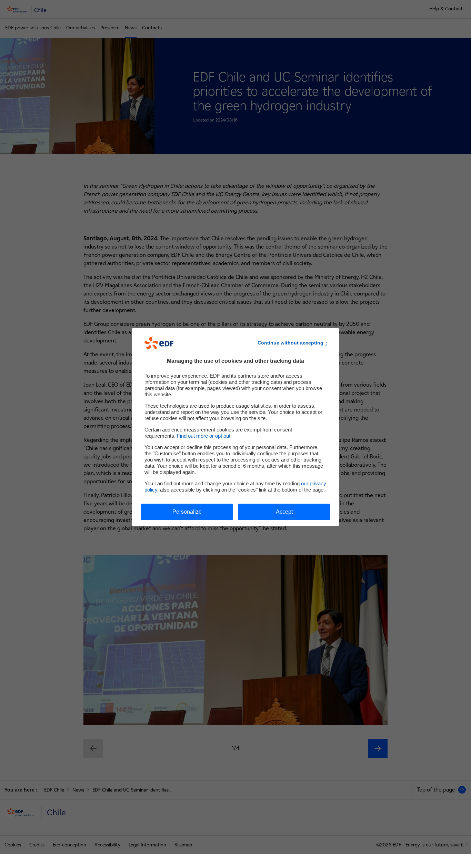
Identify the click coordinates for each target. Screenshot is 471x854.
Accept (284, 512)
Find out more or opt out (203, 436)
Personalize (187, 512)
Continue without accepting (290, 343)
